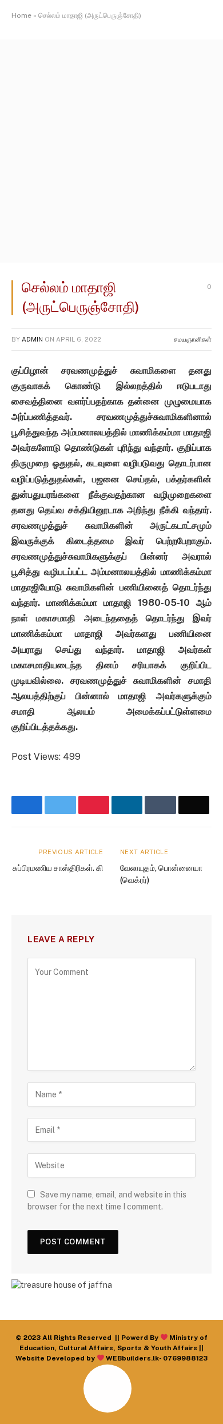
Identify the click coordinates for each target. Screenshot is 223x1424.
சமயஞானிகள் (193, 339)
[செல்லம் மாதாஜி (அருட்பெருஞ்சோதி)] (111, 259)
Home (21, 15)
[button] (20, 1402)
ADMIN (32, 339)
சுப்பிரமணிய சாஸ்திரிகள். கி (58, 867)
